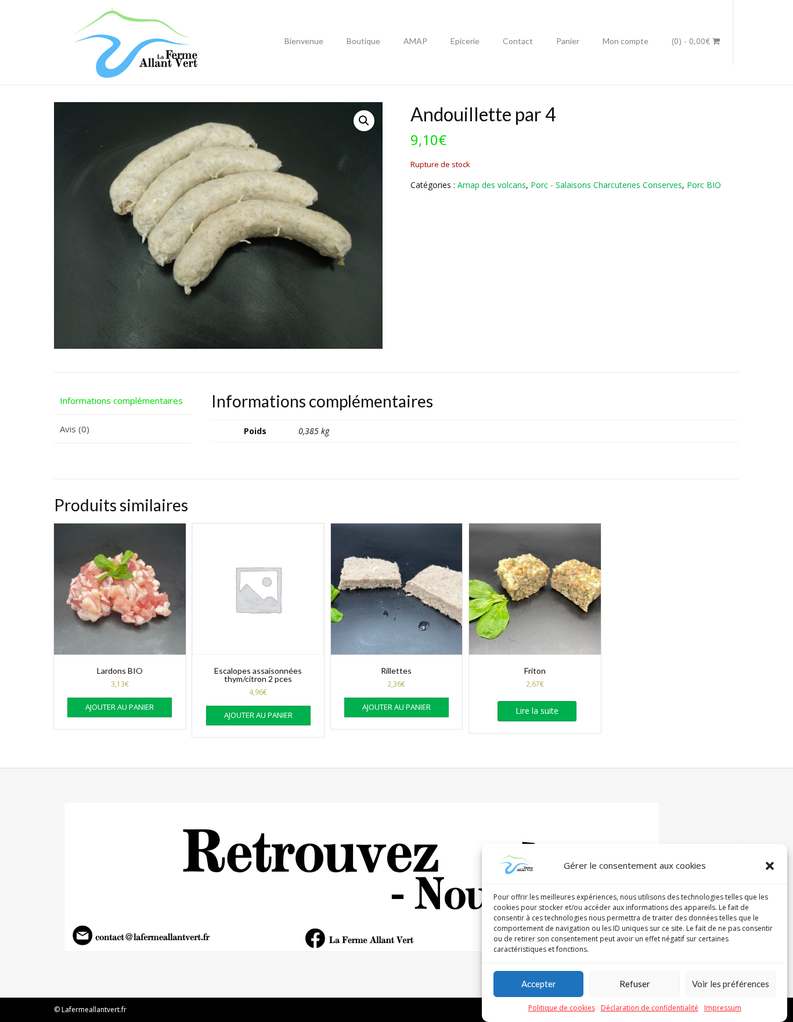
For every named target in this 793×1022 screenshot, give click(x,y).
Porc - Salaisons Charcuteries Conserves (606, 184)
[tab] (122, 401)
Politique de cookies (561, 1008)
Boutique (363, 41)
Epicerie (465, 41)
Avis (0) (74, 429)
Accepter (538, 984)
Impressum (722, 1008)
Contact (518, 41)
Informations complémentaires (121, 400)
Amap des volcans (491, 184)
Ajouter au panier (119, 707)
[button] (770, 866)
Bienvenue (303, 41)
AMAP (415, 41)
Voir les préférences (730, 984)
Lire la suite (537, 710)
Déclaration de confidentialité (649, 1008)
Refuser (634, 984)
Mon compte (625, 41)
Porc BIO (704, 184)
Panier (567, 41)
